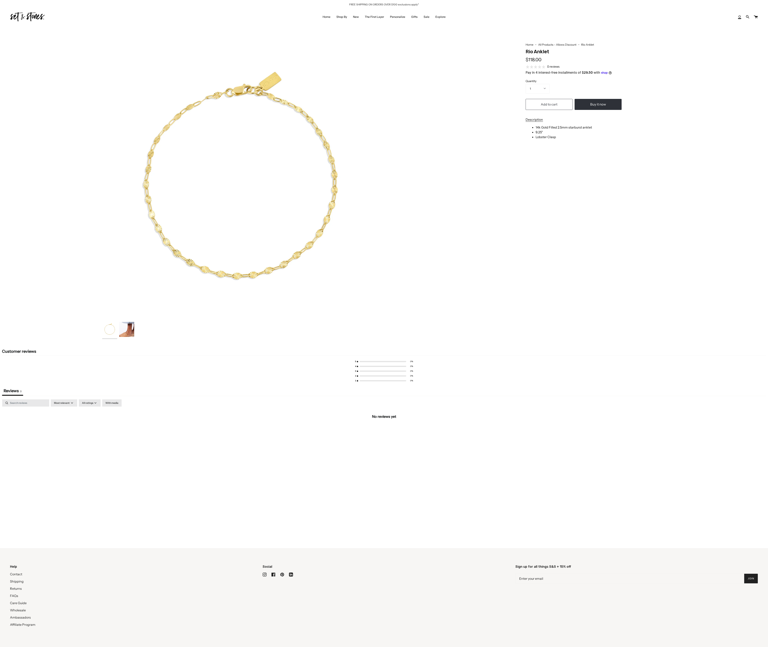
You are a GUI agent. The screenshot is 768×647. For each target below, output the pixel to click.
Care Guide (18, 603)
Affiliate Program (22, 625)
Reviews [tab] (13, 390)
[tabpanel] (384, 429)
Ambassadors (20, 617)
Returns (16, 589)
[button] (384, 361)
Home (529, 44)
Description (534, 120)
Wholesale (18, 610)
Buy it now (598, 104)
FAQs (14, 596)
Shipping (17, 581)
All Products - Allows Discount (557, 44)
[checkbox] (112, 403)
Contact (16, 574)
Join (751, 578)
